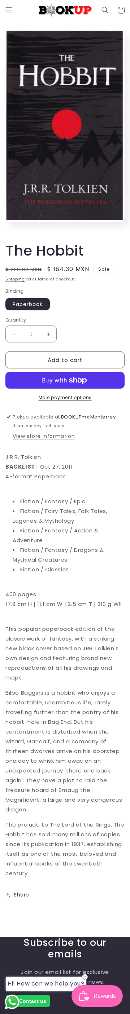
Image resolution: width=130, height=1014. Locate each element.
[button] (9, 10)
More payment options (65, 397)
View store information (44, 436)
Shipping (15, 279)
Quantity (15, 319)
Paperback (28, 304)
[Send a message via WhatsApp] (12, 1001)
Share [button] (21, 894)
